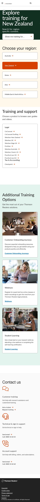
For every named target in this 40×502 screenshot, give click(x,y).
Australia (8, 56)
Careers (4, 498)
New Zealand (9, 65)
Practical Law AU (11, 158)
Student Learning (11, 349)
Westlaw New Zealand (12, 137)
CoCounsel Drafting (11, 134)
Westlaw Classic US (11, 152)
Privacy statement (7, 493)
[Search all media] (30, 3)
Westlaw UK (9, 140)
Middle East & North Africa (14, 94)
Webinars (8, 301)
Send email (6, 434)
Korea (7, 75)
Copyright (4, 488)
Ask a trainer (6, 407)
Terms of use (6, 495)
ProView (8, 146)
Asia (6, 85)
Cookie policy (6, 491)
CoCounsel (8, 131)
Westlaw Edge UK (11, 143)
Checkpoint (9, 164)
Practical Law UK (11, 155)
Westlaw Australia (11, 149)
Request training (7, 410)
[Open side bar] (2, 3)
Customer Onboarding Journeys (17, 253)
